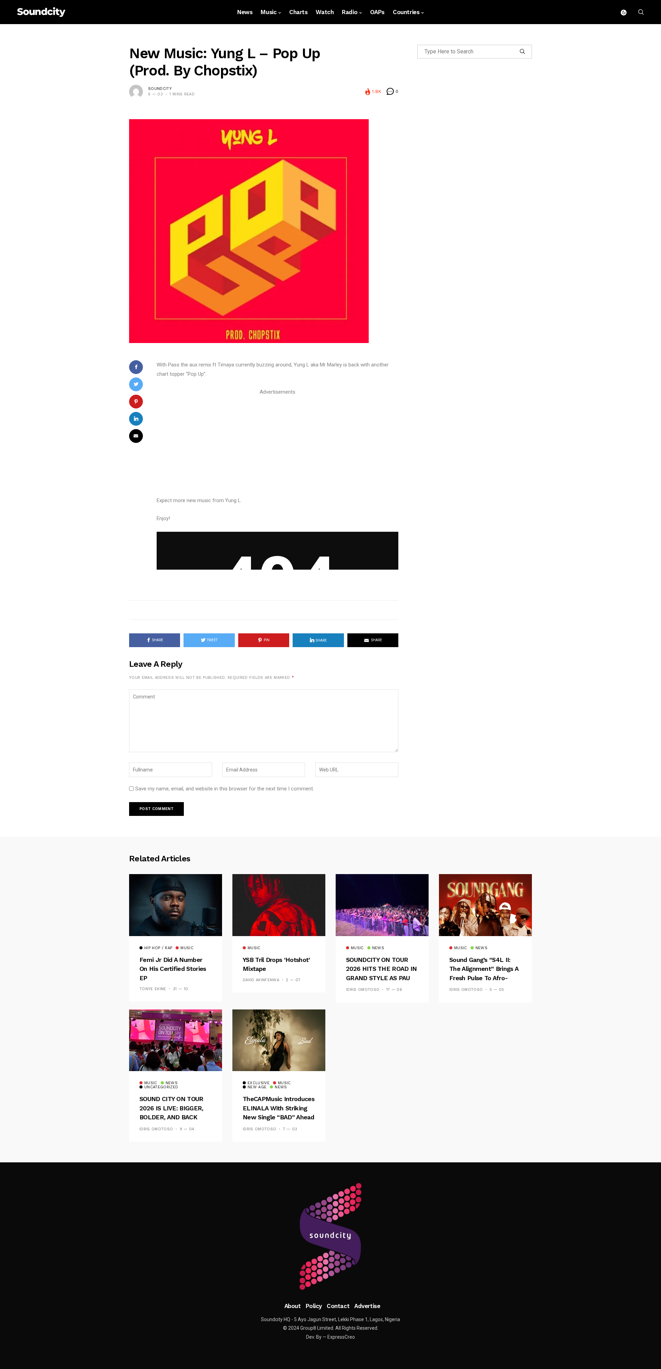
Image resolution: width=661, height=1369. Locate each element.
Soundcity (160, 88)
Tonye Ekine (152, 989)
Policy (314, 1306)
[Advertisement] (277, 445)
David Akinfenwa (261, 980)
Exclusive (259, 1083)
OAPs (377, 12)
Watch (325, 12)
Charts (298, 12)
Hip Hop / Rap (158, 948)
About (292, 1306)
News (244, 12)
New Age (257, 1087)
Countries (406, 12)
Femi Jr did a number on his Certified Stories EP (172, 969)
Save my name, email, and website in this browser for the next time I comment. (224, 789)
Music (268, 12)
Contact (338, 1306)
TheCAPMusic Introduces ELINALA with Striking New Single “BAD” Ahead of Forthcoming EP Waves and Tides (278, 1117)
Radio (349, 12)
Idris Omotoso (362, 989)
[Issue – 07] (330, 1236)
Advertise (367, 1306)
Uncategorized (161, 1087)
